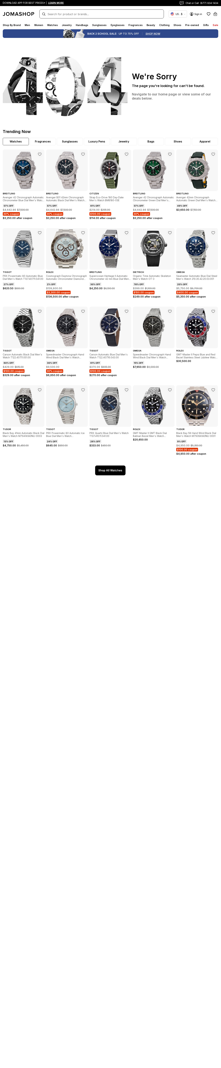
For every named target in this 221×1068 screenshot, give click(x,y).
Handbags (82, 25)
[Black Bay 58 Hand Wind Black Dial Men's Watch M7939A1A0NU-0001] (213, 390)
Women (38, 25)
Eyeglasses (117, 25)
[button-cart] (215, 14)
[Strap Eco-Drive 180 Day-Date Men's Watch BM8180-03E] (126, 154)
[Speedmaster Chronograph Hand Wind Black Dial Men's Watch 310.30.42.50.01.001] (83, 311)
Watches (52, 25)
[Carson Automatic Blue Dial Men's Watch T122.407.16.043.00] (126, 311)
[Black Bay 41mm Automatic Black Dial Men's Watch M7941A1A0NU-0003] (39, 390)
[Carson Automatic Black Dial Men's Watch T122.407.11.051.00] (39, 311)
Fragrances (135, 25)
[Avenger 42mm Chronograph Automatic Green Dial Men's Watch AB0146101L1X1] (213, 154)
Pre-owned (192, 25)
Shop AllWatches (110, 470)
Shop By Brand (12, 25)
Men (27, 25)
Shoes (177, 25)
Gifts (206, 25)
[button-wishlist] (208, 14)
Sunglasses (99, 25)
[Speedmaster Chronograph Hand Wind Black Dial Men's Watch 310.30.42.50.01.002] (170, 311)
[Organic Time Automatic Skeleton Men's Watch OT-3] (170, 232)
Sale (215, 25)
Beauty (151, 25)
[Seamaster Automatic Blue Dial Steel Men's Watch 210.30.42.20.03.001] (213, 232)
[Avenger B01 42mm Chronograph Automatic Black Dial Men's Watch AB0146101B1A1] (83, 154)
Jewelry (67, 25)
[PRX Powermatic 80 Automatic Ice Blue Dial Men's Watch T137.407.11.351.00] (83, 390)
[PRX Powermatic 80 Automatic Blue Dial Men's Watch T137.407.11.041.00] (39, 232)
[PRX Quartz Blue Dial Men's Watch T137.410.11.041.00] (126, 390)
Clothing (164, 25)
